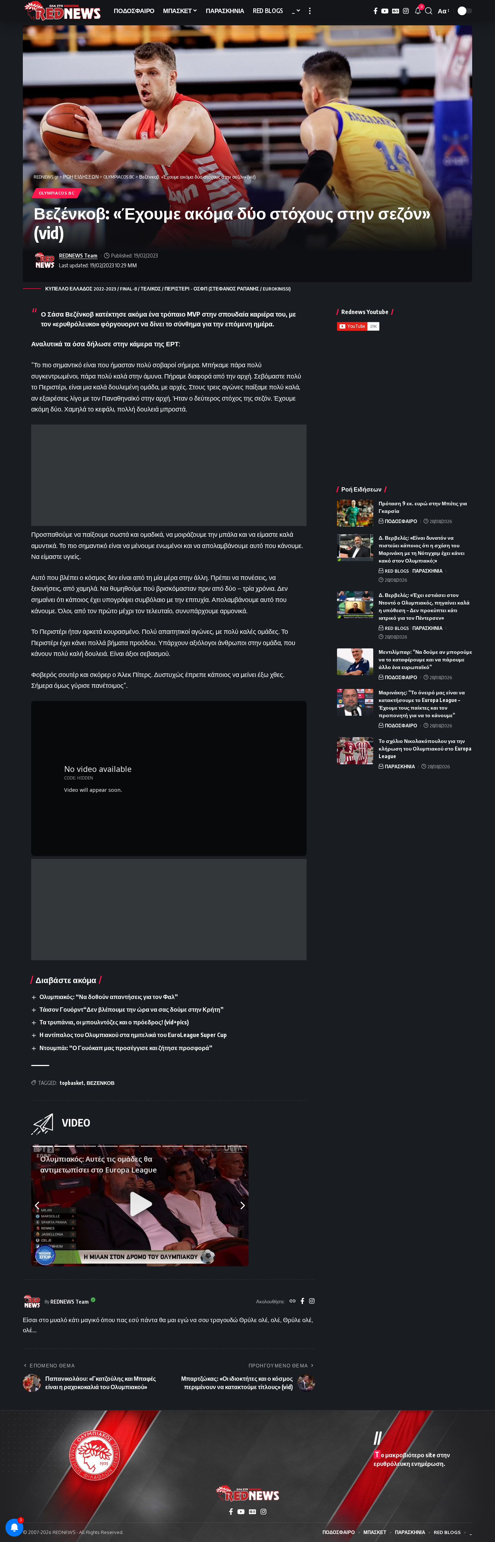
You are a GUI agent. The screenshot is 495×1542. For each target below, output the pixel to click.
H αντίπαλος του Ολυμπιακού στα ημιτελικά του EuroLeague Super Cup (133, 1035)
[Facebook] (375, 11)
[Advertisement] (169, 475)
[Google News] (395, 11)
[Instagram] (406, 11)
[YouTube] (384, 11)
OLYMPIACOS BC (57, 193)
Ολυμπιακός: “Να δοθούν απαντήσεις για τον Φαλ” (108, 996)
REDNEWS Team (78, 255)
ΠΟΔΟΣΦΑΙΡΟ (401, 521)
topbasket (72, 1083)
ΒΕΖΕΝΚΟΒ (101, 1083)
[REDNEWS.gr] (62, 11)
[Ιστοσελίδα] (292, 1301)
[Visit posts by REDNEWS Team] (44, 260)
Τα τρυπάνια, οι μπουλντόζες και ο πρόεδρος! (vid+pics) (114, 1022)
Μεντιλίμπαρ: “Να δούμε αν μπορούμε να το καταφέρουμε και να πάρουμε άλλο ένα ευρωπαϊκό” (425, 659)
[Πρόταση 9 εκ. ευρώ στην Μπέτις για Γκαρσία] (355, 513)
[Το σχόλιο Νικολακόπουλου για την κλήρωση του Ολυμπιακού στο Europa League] (355, 750)
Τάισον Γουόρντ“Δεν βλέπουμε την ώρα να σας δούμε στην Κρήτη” (131, 1009)
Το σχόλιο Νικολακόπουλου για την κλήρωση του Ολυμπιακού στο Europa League (425, 748)
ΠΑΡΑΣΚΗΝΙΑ (427, 571)
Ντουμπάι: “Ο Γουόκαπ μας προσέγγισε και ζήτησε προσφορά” (125, 1048)
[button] (310, 11)
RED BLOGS (397, 571)
